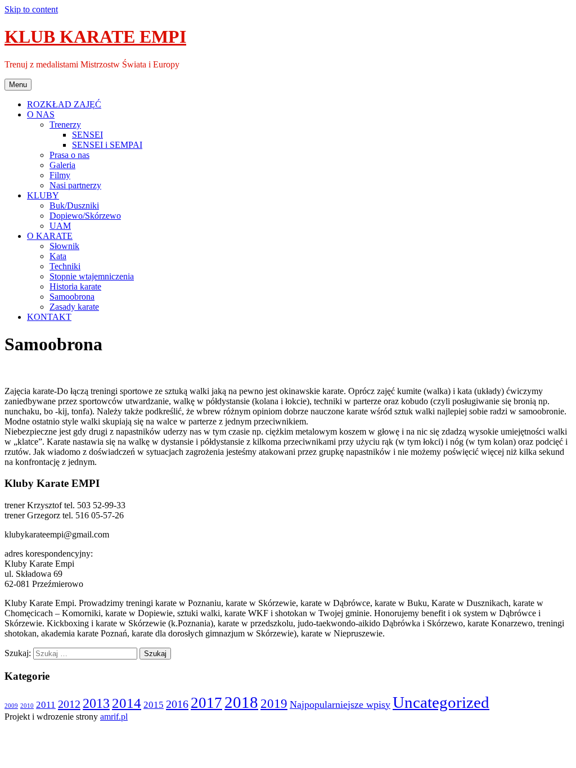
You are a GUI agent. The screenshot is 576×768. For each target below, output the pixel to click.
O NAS (41, 114)
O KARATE (50, 236)
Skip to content (31, 9)
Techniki (65, 266)
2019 (273, 703)
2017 (206, 702)
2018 (241, 702)
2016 (177, 704)
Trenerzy (65, 124)
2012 (69, 704)
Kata (58, 256)
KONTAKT (49, 317)
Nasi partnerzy (75, 185)
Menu (18, 84)
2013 (96, 703)
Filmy (60, 175)
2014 (126, 703)
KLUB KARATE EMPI (95, 36)
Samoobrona (72, 296)
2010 (27, 706)
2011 (46, 704)
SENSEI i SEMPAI (107, 145)
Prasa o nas (69, 155)
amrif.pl (114, 716)
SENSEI (87, 134)
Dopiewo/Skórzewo (85, 215)
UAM (60, 226)
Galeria (62, 165)
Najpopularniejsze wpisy (340, 704)
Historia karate (75, 286)
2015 (153, 704)
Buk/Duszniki (74, 205)
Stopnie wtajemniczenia (92, 276)
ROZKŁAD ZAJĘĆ (64, 104)
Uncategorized (441, 702)
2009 (11, 706)
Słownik (64, 246)
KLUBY (43, 195)
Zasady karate (74, 306)
